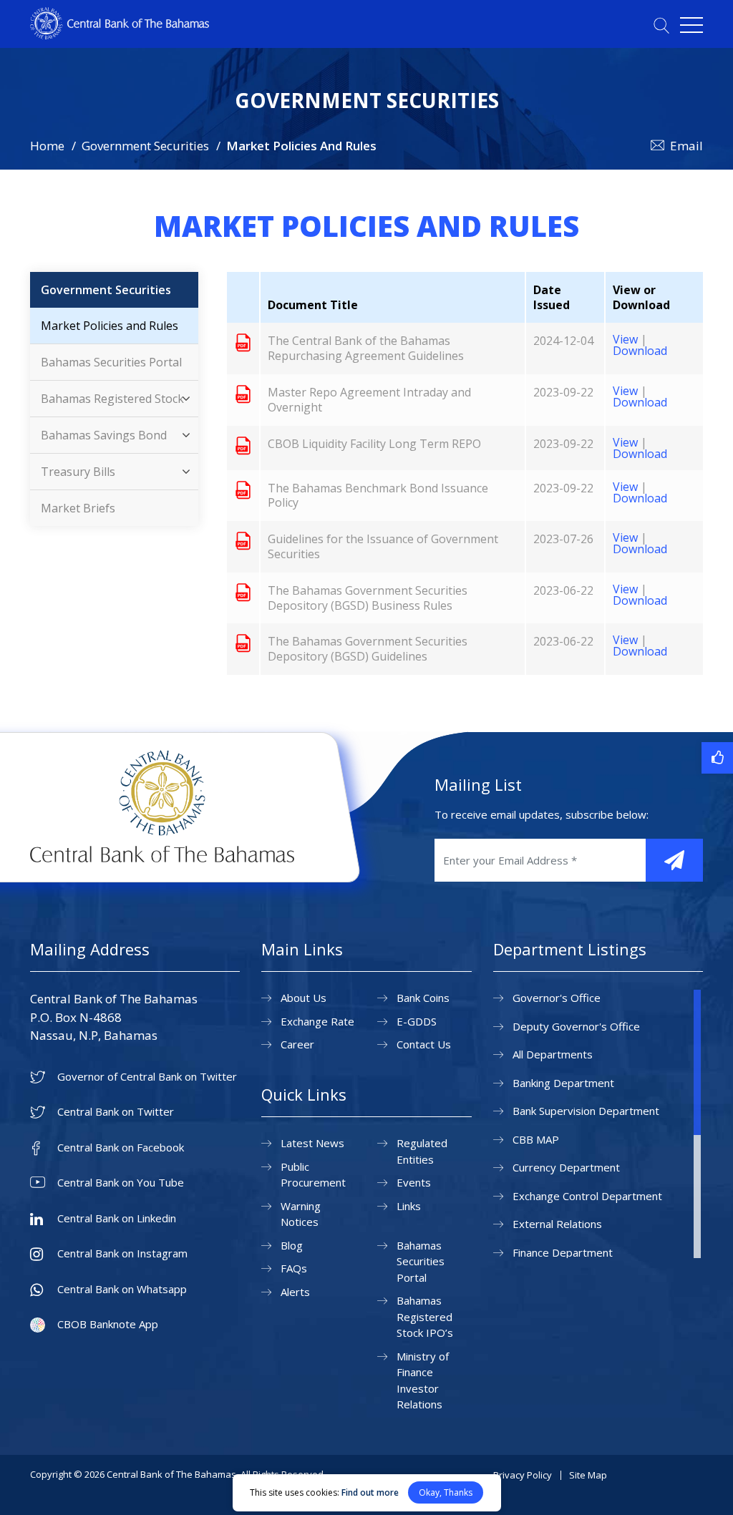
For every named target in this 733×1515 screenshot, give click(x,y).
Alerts (295, 1292)
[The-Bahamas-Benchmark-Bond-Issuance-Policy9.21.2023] (243, 489)
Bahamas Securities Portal (111, 362)
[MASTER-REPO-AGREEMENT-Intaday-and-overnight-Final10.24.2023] (243, 393)
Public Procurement (313, 1174)
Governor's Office (557, 997)
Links (409, 1206)
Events (414, 1182)
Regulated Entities (422, 1151)
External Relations (557, 1224)
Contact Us (424, 1044)
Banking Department (563, 1083)
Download (640, 351)
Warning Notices (301, 1214)
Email (686, 145)
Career (297, 1044)
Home (47, 145)
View (625, 339)
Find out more (370, 1492)
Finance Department (563, 1252)
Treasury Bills (78, 471)
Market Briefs (78, 508)
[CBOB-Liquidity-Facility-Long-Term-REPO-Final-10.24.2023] (243, 445)
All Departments (553, 1054)
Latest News (312, 1143)
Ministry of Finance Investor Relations (423, 1380)
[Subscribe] (674, 860)
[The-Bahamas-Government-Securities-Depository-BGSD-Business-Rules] (243, 592)
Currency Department (566, 1167)
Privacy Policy (522, 1474)
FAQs (294, 1268)
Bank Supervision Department (586, 1111)
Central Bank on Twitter (115, 1112)
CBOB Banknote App (107, 1324)
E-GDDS (417, 1021)
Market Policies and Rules (109, 325)
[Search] (661, 25)
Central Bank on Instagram (122, 1253)
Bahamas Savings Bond (104, 435)
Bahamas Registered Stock (112, 398)
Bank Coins (423, 997)
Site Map (588, 1474)
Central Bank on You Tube (120, 1182)
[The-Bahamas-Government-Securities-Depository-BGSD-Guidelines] (243, 642)
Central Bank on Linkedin (116, 1218)
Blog (292, 1245)
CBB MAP (536, 1139)
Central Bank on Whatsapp (122, 1289)
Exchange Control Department (587, 1196)
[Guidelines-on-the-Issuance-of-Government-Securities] (243, 540)
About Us (303, 997)
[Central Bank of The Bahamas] (119, 35)
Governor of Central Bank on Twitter (147, 1076)
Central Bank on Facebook (120, 1147)
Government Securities (145, 145)
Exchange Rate (317, 1021)
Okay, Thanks (445, 1492)
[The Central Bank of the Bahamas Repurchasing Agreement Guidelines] (243, 342)
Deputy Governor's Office (576, 1026)
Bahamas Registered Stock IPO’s (425, 1316)
